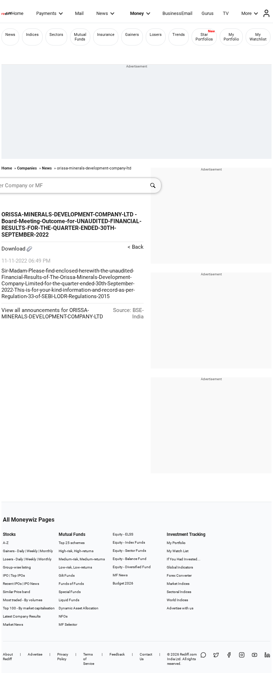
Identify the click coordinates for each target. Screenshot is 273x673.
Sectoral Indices (179, 591)
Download (14, 249)
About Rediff (8, 656)
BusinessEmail (177, 13)
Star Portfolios (204, 37)
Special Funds (70, 591)
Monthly (46, 551)
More (246, 13)
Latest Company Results (22, 616)
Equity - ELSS (123, 534)
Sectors (56, 34)
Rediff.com (188, 654)
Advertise (35, 654)
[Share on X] (216, 659)
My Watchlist (258, 37)
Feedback (117, 654)
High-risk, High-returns (76, 551)
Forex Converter (179, 575)
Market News (13, 624)
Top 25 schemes (72, 542)
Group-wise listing (17, 567)
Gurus (208, 13)
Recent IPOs (12, 583)
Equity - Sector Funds (129, 550)
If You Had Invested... (183, 559)
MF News (120, 575)
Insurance (105, 34)
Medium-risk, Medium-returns (82, 559)
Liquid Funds (69, 600)
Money (137, 13)
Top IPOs (18, 575)
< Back (136, 247)
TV (226, 13)
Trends (178, 34)
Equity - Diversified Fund (132, 567)
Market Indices (178, 583)
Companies (27, 168)
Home (17, 13)
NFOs (63, 616)
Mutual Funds (80, 37)
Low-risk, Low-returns (75, 567)
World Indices (177, 600)
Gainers (132, 34)
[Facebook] (229, 659)
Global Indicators (180, 567)
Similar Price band (16, 591)
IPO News (31, 583)
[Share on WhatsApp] (203, 659)
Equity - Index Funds (129, 542)
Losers (156, 34)
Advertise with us (180, 608)
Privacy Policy (62, 656)
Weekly (32, 551)
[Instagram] (242, 659)
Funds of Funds (71, 583)
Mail (79, 13)
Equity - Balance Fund (129, 558)
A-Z (6, 542)
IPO (6, 575)
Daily (21, 551)
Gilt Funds (67, 575)
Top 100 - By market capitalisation (29, 608)
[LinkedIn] (267, 659)
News (102, 13)
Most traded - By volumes (22, 600)
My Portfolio (231, 37)
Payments (46, 13)
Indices (32, 34)
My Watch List (177, 551)
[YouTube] (254, 659)
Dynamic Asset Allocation (78, 608)
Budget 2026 (123, 583)
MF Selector (68, 624)
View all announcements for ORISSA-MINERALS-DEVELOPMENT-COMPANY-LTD (52, 313)
